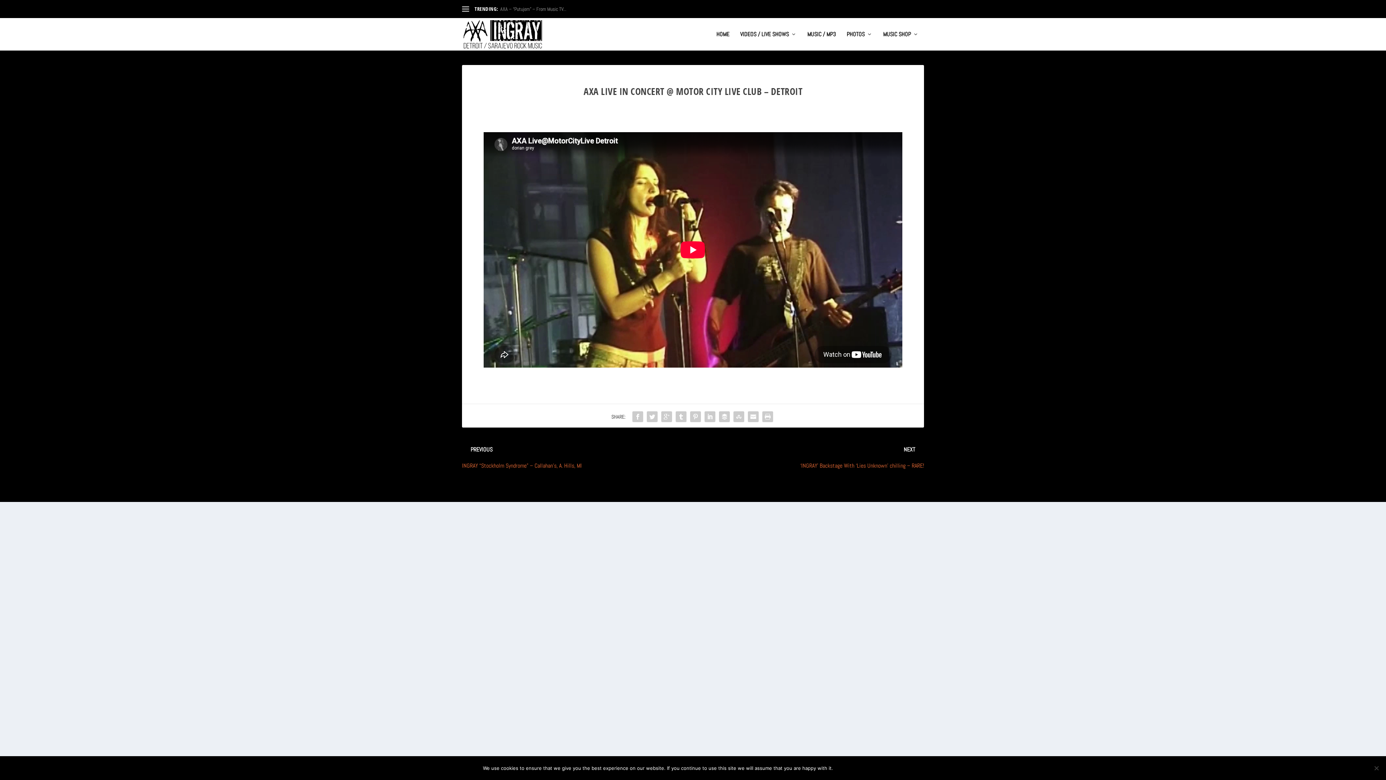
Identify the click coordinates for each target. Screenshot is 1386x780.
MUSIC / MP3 (821, 34)
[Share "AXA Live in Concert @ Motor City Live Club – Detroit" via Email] (753, 417)
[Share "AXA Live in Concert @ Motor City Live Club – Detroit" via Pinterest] (695, 417)
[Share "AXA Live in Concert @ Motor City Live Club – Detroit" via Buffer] (724, 417)
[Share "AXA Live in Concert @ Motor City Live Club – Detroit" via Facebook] (638, 417)
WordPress (542, 493)
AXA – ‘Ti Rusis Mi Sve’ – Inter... (530, 9)
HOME (722, 34)
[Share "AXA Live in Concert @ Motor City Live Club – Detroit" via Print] (767, 417)
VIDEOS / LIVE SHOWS (764, 34)
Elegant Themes (496, 493)
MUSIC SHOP (897, 34)
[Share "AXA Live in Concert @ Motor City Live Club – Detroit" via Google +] (666, 417)
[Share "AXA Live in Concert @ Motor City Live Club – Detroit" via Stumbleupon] (739, 417)
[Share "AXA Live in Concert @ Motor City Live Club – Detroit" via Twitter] (652, 417)
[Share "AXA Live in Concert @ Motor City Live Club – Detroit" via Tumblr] (681, 417)
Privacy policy (879, 768)
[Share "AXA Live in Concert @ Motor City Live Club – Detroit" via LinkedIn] (710, 417)
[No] (1376, 768)
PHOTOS (856, 34)
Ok (844, 768)
